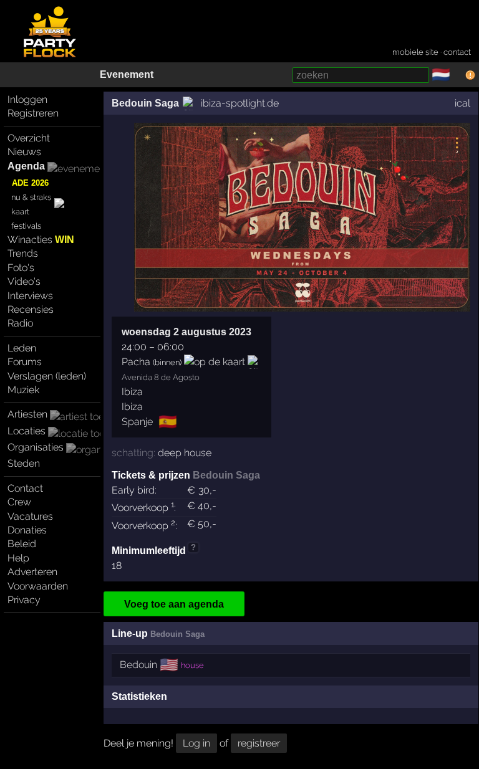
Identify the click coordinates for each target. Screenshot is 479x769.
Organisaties (35, 447)
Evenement (126, 74)
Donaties (27, 530)
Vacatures (30, 516)
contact (457, 52)
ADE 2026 (30, 183)
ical (462, 103)
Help (18, 558)
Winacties (40, 240)
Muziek (23, 390)
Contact (25, 488)
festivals (26, 226)
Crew (19, 502)
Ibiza (132, 392)
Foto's (20, 268)
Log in (196, 743)
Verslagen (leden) (46, 376)
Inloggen (27, 99)
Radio (20, 323)
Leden (21, 348)
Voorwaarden (37, 586)
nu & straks (31, 197)
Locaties (26, 431)
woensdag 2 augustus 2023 (186, 332)
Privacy (24, 600)
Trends (22, 253)
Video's (24, 281)
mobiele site (415, 52)
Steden (23, 463)
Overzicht (28, 138)
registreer (259, 743)
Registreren (33, 113)
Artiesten (27, 414)
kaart (20, 211)
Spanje (137, 421)
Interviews (30, 296)
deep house (184, 453)
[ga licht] (458, 75)
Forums (24, 362)
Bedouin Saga (145, 103)
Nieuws (24, 152)
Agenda (26, 166)
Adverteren (32, 572)
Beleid (21, 544)
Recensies (30, 309)
